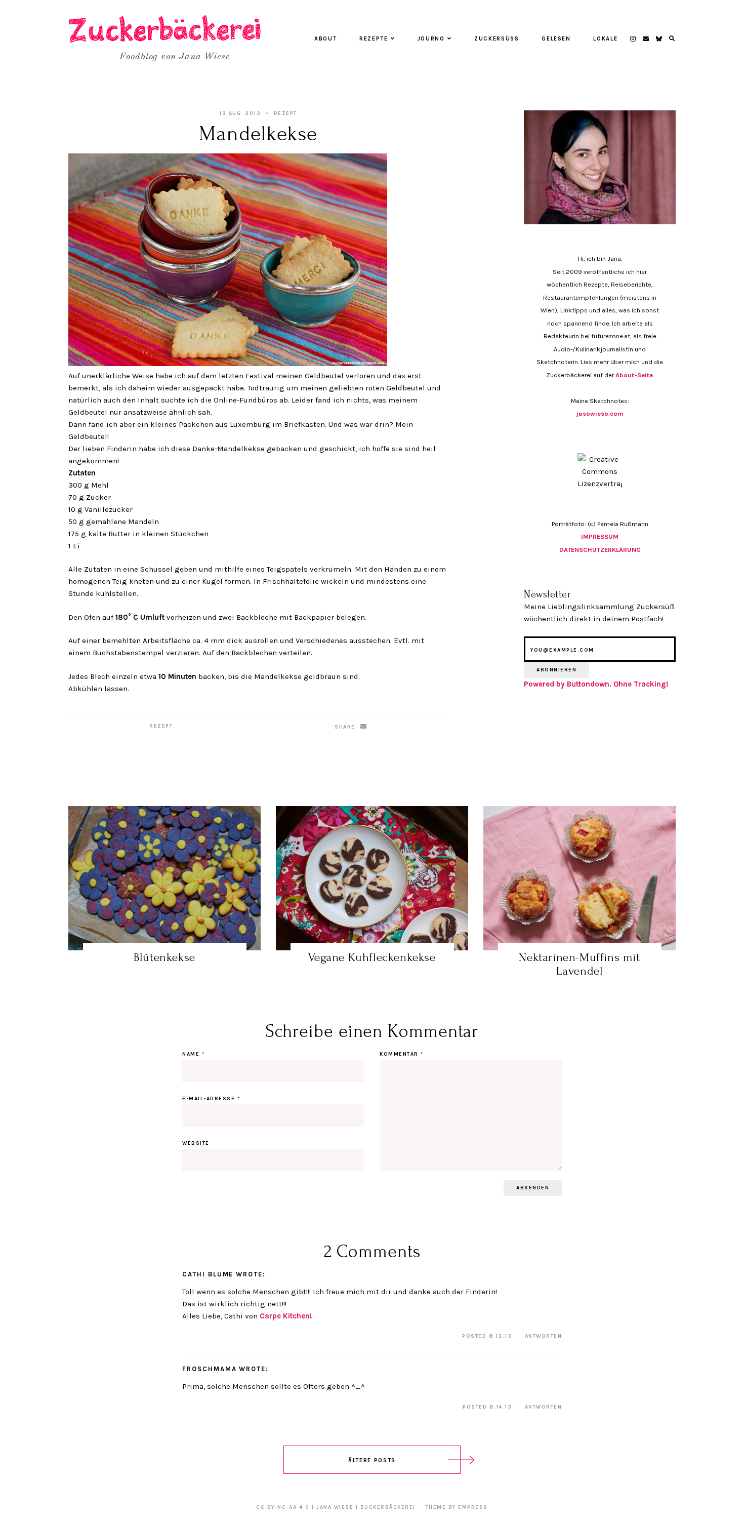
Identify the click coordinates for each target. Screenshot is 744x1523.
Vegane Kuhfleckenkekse (371, 957)
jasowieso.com (600, 413)
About (325, 38)
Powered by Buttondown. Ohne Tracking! (596, 684)
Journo (431, 38)
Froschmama (209, 1369)
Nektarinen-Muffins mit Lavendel (579, 964)
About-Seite (634, 375)
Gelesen (556, 38)
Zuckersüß (496, 38)
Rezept (285, 113)
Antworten (543, 1336)
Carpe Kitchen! (286, 1315)
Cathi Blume (207, 1274)
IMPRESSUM (599, 536)
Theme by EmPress (457, 1507)
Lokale (605, 38)
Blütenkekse (164, 957)
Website (196, 1143)
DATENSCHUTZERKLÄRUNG (600, 549)
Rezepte (373, 38)
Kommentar (402, 1054)
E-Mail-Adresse (211, 1099)
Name (193, 1054)
